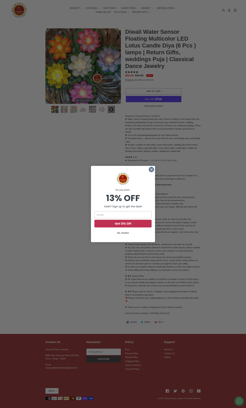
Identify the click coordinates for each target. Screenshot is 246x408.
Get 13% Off (123, 224)
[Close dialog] (151, 169)
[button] (123, 178)
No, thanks (123, 233)
